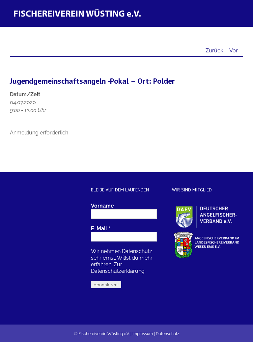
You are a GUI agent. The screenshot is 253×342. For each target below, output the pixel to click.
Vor (233, 50)
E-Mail (100, 228)
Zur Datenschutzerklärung (118, 267)
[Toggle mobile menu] (240, 10)
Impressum (142, 333)
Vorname (102, 206)
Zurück (214, 50)
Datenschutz (167, 333)
